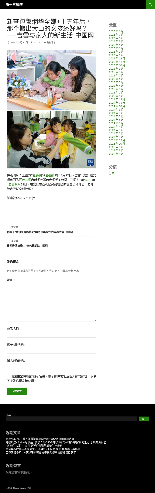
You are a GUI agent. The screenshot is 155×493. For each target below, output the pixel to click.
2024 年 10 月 (117, 106)
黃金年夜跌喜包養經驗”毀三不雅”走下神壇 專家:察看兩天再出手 (43, 449)
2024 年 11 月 (117, 102)
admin (37, 42)
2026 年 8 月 (116, 31)
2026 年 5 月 (116, 41)
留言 (11, 280)
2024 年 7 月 (116, 116)
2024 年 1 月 (116, 136)
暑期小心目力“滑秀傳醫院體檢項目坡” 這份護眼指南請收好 (40, 438)
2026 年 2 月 (116, 51)
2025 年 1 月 (116, 95)
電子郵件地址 (17, 344)
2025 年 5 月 (116, 82)
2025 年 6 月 (116, 78)
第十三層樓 (14, 4)
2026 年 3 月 (116, 48)
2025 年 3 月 (116, 89)
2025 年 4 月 (116, 85)
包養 (86, 179)
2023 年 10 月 (117, 143)
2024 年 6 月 (116, 119)
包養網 (37, 175)
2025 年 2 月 (116, 92)
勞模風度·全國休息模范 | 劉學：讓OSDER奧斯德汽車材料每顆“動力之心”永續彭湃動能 (56, 442)
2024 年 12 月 (117, 99)
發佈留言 (51, 42)
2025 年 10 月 (117, 65)
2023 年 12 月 (117, 140)
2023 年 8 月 (116, 150)
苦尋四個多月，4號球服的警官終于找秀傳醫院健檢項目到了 (41, 452)
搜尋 (8, 414)
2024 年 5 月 (116, 123)
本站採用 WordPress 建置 (18, 488)
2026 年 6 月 (116, 38)
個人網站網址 (16, 360)
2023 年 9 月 (116, 147)
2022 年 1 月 (116, 153)
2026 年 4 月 (116, 44)
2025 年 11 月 (117, 61)
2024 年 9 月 (116, 109)
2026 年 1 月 (116, 55)
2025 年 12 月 (117, 58)
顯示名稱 (14, 328)
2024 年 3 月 (116, 130)
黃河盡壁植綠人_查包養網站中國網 (27, 243)
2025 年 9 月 (116, 68)
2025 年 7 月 (116, 75)
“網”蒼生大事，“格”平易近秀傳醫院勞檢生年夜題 (34, 445)
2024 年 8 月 (116, 112)
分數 (111, 173)
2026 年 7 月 (116, 34)
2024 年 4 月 (116, 126)
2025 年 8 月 (116, 72)
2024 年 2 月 (116, 133)
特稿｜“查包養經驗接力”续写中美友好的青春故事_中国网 (40, 230)
